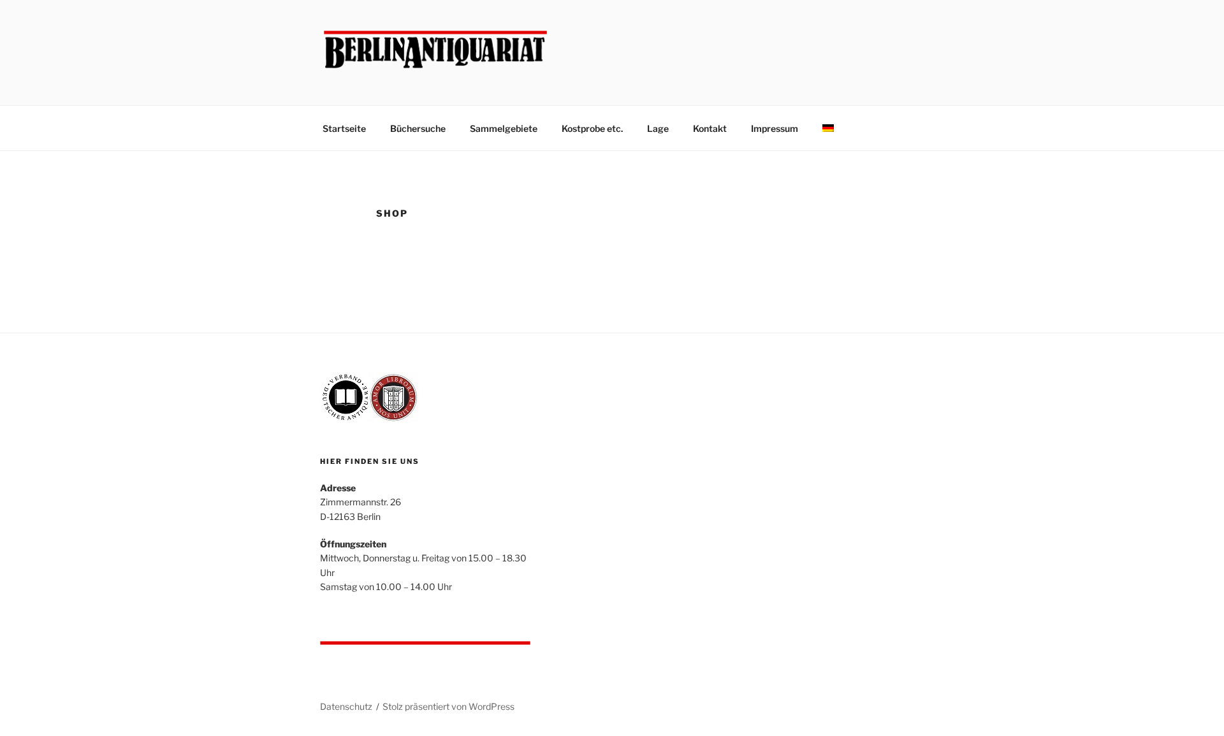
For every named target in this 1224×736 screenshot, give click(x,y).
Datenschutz (346, 706)
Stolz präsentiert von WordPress (448, 706)
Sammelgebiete (503, 128)
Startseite (344, 128)
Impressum (774, 128)
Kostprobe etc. (592, 128)
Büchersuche (418, 128)
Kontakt (710, 128)
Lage (658, 128)
